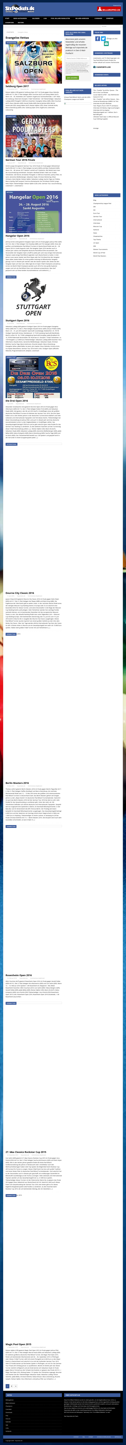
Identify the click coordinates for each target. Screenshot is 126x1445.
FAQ (7, 1415)
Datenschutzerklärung (82, 70)
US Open (96, 243)
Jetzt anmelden (72, 78)
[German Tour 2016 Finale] (34, 136)
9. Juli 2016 (10, 404)
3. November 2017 (12, 89)
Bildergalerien (10, 1400)
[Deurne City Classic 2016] (34, 516)
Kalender (35, 18)
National (96, 230)
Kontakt (76, 1437)
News (95, 233)
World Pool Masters (99, 256)
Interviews (96, 223)
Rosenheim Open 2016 (19, 975)
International (97, 220)
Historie (8, 1419)
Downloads (9, 1412)
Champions (9, 23)
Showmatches (97, 236)
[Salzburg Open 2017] (34, 62)
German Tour (97, 216)
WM (94, 246)
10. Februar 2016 (12, 978)
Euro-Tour (96, 213)
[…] (49, 270)
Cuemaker (98, 18)
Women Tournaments (100, 249)
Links (7, 1428)
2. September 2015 (12, 1347)
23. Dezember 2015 (12, 1155)
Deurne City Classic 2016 (20, 593)
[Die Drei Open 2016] (34, 377)
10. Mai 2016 (10, 786)
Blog (94, 200)
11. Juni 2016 (10, 596)
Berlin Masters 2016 (17, 783)
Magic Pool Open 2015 (18, 1344)
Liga (45, 18)
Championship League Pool (102, 203)
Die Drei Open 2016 (17, 400)
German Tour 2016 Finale (20, 159)
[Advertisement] (106, 158)
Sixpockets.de (24, 89)
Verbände (109, 18)
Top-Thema (97, 239)
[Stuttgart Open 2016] (34, 297)
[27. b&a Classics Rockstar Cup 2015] (34, 1075)
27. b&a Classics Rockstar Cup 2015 (26, 1152)
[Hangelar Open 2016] (34, 212)
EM (94, 210)
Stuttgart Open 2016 (17, 320)
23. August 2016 (11, 239)
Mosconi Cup (97, 226)
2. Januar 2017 (11, 163)
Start (7, 18)
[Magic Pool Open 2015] (34, 1268)
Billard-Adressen (82, 18)
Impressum (118, 1437)
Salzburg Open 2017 (17, 86)
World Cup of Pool (99, 253)
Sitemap (91, 1437)
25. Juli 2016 (10, 323)
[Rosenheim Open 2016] (34, 899)
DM (94, 207)
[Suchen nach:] (110, 26)
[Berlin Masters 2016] (34, 706)
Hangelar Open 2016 (17, 235)
